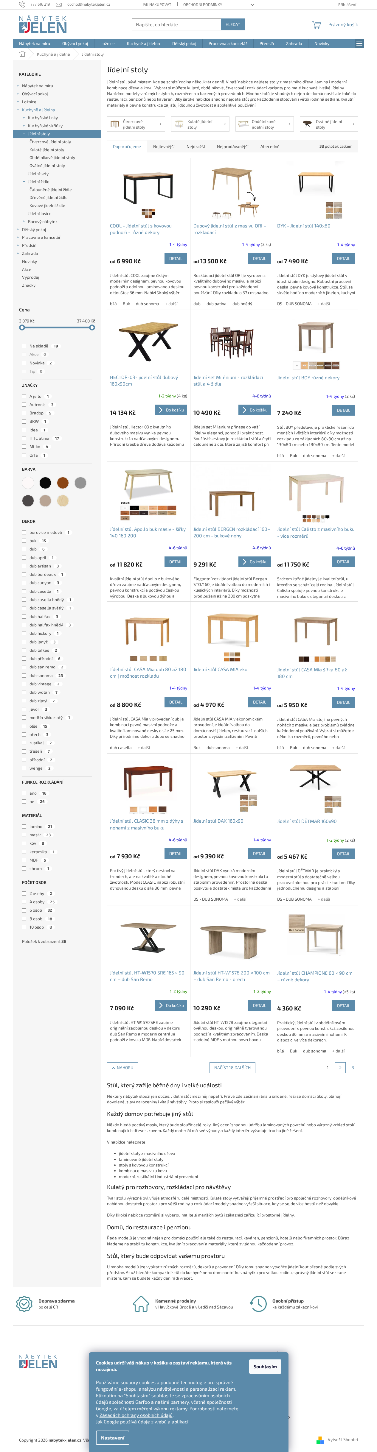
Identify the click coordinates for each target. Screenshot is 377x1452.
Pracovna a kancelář (41, 237)
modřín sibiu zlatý (50, 717)
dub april (42, 557)
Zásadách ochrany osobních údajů (136, 1415)
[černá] (45, 483)
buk (38, 540)
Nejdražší (196, 146)
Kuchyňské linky (43, 117)
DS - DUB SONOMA (294, 303)
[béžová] (45, 501)
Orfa (37, 455)
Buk (126, 303)
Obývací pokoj (35, 93)
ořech (39, 734)
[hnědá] (63, 483)
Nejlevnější (163, 146)
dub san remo (46, 666)
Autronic (41, 404)
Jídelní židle (38, 181)
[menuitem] (34, 43)
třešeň (40, 751)
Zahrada (30, 253)
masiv (40, 834)
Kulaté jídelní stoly (47, 149)
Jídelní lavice (40, 213)
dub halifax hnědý (50, 624)
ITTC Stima (44, 438)
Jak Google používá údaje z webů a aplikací (142, 1421)
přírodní (41, 759)
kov (37, 843)
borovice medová (49, 532)
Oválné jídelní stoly (47, 165)
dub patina (216, 303)
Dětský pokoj (34, 229)
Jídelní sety (38, 173)
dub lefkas (43, 650)
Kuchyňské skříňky (45, 125)
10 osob (41, 926)
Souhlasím (265, 1366)
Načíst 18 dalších (232, 1067)
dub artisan (44, 565)
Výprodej (30, 277)
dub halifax (44, 616)
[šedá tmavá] (28, 501)
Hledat (233, 24)
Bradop (41, 412)
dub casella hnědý (50, 599)
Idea (37, 429)
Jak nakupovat (156, 4)
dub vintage (45, 683)
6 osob (41, 910)
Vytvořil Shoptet (343, 1439)
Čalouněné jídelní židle (51, 189)
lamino (41, 826)
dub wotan (44, 692)
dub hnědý (242, 303)
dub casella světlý (50, 607)
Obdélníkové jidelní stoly (52, 157)
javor (38, 709)
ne (37, 801)
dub (37, 548)
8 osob (41, 918)
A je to (39, 396)
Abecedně (270, 146)
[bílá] (28, 483)
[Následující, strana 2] (340, 1067)
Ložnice (29, 101)
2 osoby (41, 893)
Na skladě (44, 345)
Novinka (41, 362)
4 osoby (42, 901)
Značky (28, 285)
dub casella (44, 591)
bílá (113, 303)
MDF (38, 860)
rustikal (41, 742)
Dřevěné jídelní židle (49, 197)
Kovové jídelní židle (47, 205)
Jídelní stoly (39, 133)
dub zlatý (42, 700)
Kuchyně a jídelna (38, 109)
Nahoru (125, 1067)
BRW (38, 421)
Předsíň (29, 245)
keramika (42, 851)
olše (38, 726)
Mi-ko (39, 446)
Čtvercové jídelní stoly (50, 141)
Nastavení (112, 1437)
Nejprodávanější (232, 146)
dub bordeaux (46, 574)
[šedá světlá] (80, 483)
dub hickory (44, 633)
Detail (175, 258)
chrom (39, 868)
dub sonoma (46, 675)
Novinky (29, 261)
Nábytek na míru (37, 85)
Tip (36, 371)
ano (38, 793)
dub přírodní (45, 658)
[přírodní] (63, 501)
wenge (40, 768)
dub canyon (44, 582)
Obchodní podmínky (202, 4)
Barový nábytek (43, 221)
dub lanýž (42, 641)
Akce (26, 269)
